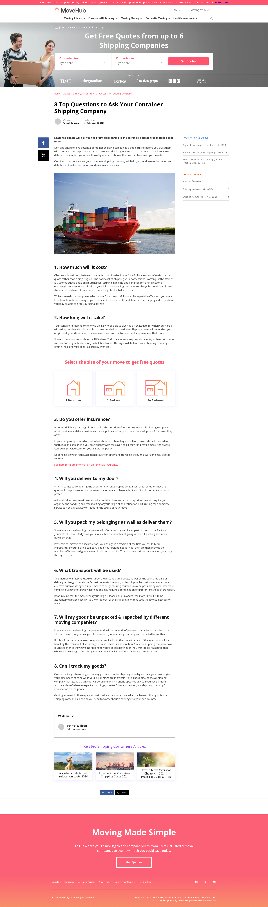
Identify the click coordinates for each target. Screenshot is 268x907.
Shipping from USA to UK (195, 181)
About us (56, 881)
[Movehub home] (70, 10)
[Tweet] (43, 155)
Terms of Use (144, 881)
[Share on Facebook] (43, 142)
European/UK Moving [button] (101, 18)
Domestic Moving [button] (156, 18)
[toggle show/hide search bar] (209, 18)
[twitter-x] (205, 882)
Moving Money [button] (130, 18)
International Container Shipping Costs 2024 (205, 152)
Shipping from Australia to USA (198, 189)
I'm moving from (69, 58)
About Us (179, 10)
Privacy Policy (105, 881)
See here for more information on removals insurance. (86, 464)
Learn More (221, 2)
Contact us (69, 881)
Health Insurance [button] (184, 18)
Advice (66, 93)
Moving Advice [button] (73, 18)
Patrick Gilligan (71, 122)
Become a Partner (86, 881)
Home (57, 93)
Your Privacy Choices (125, 881)
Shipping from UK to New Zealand (200, 196)
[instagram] (214, 882)
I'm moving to (125, 58)
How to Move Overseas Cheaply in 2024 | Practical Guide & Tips (204, 161)
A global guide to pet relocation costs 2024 (204, 145)
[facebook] (196, 882)
